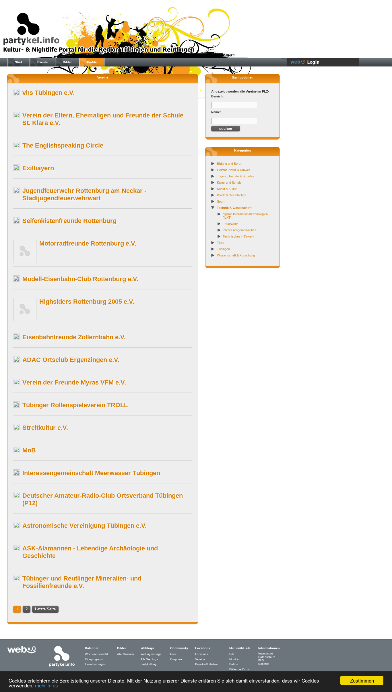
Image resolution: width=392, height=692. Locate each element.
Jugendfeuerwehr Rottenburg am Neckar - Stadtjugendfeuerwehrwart (84, 194)
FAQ (261, 660)
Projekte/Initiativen (207, 664)
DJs (231, 654)
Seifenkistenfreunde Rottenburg (69, 220)
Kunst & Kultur (227, 189)
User (173, 654)
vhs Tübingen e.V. (48, 92)
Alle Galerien (125, 654)
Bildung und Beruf (229, 163)
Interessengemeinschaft (239, 230)
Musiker (234, 659)
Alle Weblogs (149, 659)
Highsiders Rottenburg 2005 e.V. (86, 301)
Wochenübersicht (96, 654)
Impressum (265, 653)
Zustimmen (362, 680)
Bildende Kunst (239, 669)
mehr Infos (46, 685)
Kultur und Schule (229, 182)
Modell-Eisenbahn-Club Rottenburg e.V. (80, 279)
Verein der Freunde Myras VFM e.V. (74, 382)
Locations (201, 654)
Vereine (200, 659)
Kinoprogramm (94, 659)
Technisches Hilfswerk (238, 236)
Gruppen (176, 659)
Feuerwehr (230, 224)
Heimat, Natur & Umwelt (233, 170)
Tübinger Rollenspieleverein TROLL (75, 405)
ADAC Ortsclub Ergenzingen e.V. (70, 359)
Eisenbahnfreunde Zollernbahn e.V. (74, 337)
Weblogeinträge (151, 654)
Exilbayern (38, 168)
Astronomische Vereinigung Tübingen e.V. (84, 525)
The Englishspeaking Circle (62, 145)
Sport (220, 201)
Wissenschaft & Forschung (236, 255)
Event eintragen (95, 664)
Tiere (220, 242)
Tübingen (223, 249)
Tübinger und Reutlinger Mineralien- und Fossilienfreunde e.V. (81, 582)
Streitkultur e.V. (45, 427)
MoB (29, 450)
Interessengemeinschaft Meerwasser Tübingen (91, 473)
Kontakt (263, 663)
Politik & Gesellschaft (231, 195)
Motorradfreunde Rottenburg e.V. (87, 243)
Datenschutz (266, 656)
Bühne (233, 664)
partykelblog (149, 664)
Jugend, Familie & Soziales (235, 176)
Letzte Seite (45, 609)
